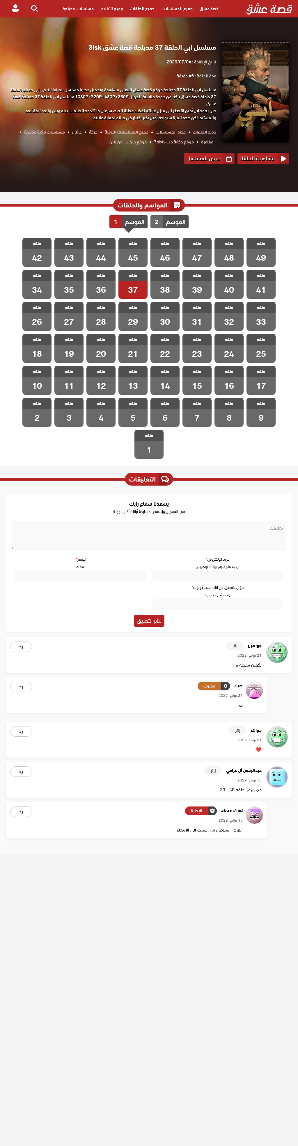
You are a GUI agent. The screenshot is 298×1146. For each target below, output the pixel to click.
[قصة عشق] (269, 8)
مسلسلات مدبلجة (78, 9)
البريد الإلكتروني (217, 559)
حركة (93, 132)
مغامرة (207, 141)
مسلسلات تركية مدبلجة (44, 132)
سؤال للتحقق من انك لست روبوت (217, 587)
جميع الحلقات (142, 9)
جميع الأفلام (112, 9)
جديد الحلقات (204, 132)
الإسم (80, 559)
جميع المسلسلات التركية (126, 132)
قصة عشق (209, 9)
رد (21, 647)
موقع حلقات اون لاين (128, 141)
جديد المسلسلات (171, 132)
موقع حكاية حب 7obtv (174, 141)
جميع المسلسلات (177, 9)
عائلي (77, 132)
